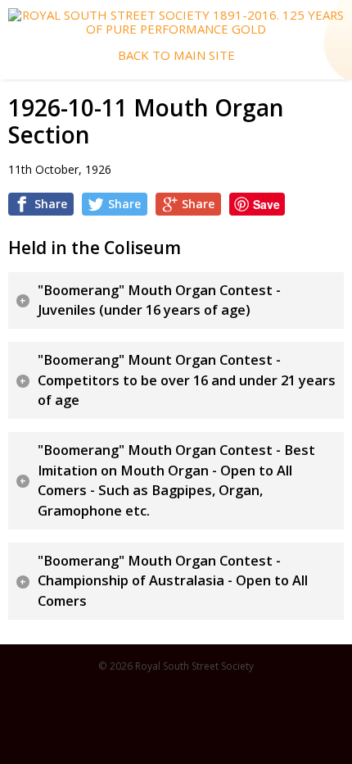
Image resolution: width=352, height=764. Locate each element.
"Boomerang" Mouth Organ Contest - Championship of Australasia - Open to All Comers (173, 581)
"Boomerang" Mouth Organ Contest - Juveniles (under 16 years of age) (159, 300)
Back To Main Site (176, 55)
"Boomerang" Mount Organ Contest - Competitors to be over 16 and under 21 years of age (187, 380)
